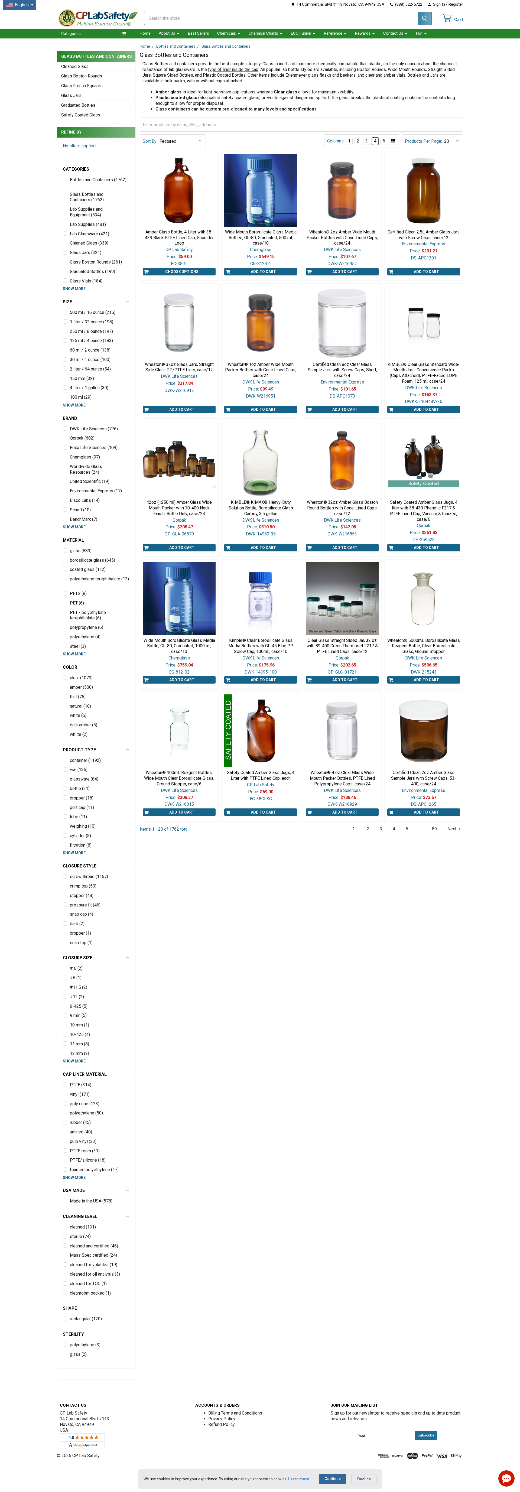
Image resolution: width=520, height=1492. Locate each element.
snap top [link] (81, 942)
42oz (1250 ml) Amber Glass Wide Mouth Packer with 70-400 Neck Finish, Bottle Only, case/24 (179, 508)
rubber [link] (80, 1122)
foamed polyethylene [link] (94, 1169)
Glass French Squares (82, 85)
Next (451, 828)
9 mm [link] (78, 1015)
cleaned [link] (83, 1227)
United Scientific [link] (89, 481)
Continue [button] (332, 1479)
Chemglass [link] (85, 457)
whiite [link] (78, 734)
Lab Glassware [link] (89, 233)
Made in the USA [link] (91, 1201)
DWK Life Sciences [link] (94, 428)
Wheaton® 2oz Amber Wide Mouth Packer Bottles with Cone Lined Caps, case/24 (342, 237)
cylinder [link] (80, 835)
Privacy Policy (221, 1418)
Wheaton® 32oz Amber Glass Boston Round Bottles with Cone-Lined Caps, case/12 (342, 508)
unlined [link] (81, 1132)
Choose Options (182, 271)
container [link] (85, 760)
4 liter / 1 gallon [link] (89, 387)
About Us (167, 33)
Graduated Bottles (78, 105)
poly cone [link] (84, 1103)
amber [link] (81, 687)
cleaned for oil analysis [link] (95, 1274)
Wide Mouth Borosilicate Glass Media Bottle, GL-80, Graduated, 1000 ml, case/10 (179, 646)
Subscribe (425, 1435)
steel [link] (78, 646)
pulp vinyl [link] (83, 1141)
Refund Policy (221, 1424)
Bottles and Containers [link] (98, 179)
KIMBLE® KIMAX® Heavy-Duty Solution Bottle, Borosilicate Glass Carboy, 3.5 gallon (261, 508)
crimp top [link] (83, 886)
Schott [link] (80, 509)
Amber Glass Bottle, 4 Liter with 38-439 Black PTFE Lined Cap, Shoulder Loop (179, 237)
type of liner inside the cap (233, 69)
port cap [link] (82, 807)
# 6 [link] (76, 968)
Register (455, 4)
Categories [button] (71, 33)
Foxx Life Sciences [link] (94, 447)
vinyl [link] (80, 1094)
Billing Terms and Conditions (235, 1413)
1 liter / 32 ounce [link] (91, 321)
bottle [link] (80, 788)
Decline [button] (364, 1479)
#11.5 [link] (78, 987)
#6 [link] (76, 977)
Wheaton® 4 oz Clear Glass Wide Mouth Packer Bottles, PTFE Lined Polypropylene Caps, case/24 (342, 778)
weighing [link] (83, 826)
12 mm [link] (79, 1053)
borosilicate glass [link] (92, 560)
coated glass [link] (88, 569)
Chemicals (226, 33)
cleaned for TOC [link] (88, 1283)
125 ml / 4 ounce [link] (91, 340)
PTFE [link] (80, 1084)
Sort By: (150, 141)
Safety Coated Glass (80, 115)
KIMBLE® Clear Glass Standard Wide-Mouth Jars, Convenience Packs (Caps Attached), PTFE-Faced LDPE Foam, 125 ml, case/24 (424, 373)
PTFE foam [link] (85, 1150)
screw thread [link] (89, 876)
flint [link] (78, 696)
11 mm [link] (79, 1043)
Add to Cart (263, 271)
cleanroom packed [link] (90, 1293)
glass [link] (81, 550)
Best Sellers (198, 33)
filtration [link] (81, 845)
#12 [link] (77, 996)
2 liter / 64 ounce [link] (90, 369)
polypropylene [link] (86, 627)
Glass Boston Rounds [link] (96, 262)
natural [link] (80, 706)
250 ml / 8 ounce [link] (91, 331)
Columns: (335, 141)
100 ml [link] (81, 397)
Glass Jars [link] (85, 252)
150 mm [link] (82, 378)
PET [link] (77, 603)
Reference (333, 33)
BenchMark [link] (83, 519)
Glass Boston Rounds (81, 76)
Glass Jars (71, 95)
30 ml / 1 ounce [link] (90, 359)
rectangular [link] (86, 1318)
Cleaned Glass (75, 66)
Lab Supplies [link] (88, 224)
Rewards (362, 33)
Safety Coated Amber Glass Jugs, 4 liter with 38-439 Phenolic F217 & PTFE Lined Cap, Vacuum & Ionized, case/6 (423, 511)
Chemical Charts (263, 33)
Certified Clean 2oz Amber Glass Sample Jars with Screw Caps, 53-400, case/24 (423, 778)
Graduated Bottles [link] (92, 271)
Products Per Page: (423, 141)
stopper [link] (81, 895)
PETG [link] (78, 593)
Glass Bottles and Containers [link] (87, 197)
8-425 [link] (78, 1006)
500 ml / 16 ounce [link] (92, 312)
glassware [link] (84, 779)
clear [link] (81, 677)
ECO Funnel (301, 33)
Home (145, 33)
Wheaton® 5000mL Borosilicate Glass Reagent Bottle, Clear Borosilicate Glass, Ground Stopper (423, 646)
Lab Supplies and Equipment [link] (86, 212)
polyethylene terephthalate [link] (99, 578)
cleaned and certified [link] (94, 1246)
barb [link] (77, 923)
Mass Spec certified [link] (93, 1255)
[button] (96, 169)
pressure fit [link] (85, 905)
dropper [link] (81, 798)
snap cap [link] (81, 914)
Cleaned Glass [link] (89, 243)
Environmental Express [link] (96, 490)
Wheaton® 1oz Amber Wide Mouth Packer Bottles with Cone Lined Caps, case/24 (260, 370)
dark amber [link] (83, 724)
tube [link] (78, 816)
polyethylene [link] (85, 636)
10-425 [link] (80, 1034)
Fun (419, 33)
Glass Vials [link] (86, 281)
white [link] (78, 715)
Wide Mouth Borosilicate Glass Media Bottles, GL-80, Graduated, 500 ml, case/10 (261, 237)
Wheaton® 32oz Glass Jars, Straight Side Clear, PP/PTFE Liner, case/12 (179, 367)
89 (434, 828)
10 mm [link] (79, 1025)
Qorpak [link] (82, 438)
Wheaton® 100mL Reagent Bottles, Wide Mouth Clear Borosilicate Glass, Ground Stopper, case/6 (179, 778)
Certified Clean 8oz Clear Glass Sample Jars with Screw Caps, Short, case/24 (342, 370)
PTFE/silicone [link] (88, 1160)
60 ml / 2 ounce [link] (90, 350)
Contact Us (393, 33)
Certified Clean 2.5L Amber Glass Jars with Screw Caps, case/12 (424, 234)
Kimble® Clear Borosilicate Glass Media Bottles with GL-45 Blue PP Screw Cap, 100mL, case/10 (260, 646)
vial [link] (78, 769)
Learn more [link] (298, 1479)
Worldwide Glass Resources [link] (86, 469)
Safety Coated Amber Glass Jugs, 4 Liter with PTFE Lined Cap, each (260, 775)
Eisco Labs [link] (85, 500)
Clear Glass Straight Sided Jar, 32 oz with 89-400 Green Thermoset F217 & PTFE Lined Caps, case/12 (342, 646)
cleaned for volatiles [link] (93, 1264)
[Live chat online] (506, 1478)
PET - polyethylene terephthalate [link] (88, 615)
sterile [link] (80, 1236)
